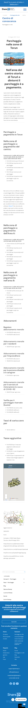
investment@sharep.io (14, 675)
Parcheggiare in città (19, 652)
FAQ (15, 659)
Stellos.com (13, 4)
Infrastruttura (6, 652)
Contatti (5, 638)
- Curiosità (4, 15)
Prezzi (4, 659)
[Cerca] (25, 572)
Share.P (11, 206)
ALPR (17, 702)
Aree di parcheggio (19, 636)
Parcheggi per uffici (19, 634)
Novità (16, 650)
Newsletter (17, 657)
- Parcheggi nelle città (14, 15)
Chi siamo (5, 634)
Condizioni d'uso (13, 702)
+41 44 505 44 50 (14, 678)
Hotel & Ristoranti (19, 638)
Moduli (4, 650)
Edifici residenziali (19, 641)
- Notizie (24, 15)
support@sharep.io (14, 668)
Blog (16, 655)
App (4, 657)
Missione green (6, 636)
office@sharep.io (14, 672)
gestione (5, 655)
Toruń (18, 37)
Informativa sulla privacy (17, 701)
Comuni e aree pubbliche (18, 643)
